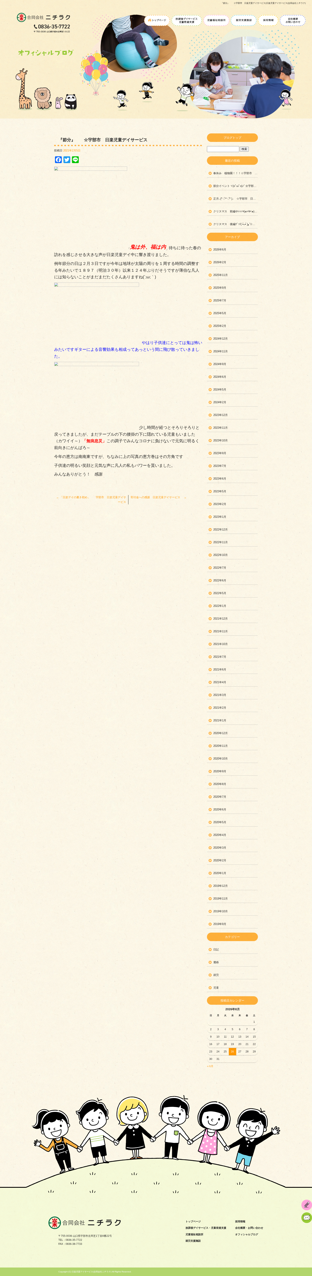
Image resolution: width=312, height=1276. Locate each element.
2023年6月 (219, 478)
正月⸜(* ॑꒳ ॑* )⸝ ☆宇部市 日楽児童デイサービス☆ (235, 198)
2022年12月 (220, 529)
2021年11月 (220, 631)
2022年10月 (220, 555)
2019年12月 (220, 885)
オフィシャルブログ (246, 1234)
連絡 (216, 962)
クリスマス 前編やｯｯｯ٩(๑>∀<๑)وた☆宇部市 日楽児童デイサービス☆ (235, 211)
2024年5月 (219, 389)
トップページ (157, 19)
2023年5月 (219, 491)
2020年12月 (220, 733)
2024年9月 (219, 364)
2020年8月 (219, 784)
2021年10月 (220, 644)
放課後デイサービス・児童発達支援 (187, 19)
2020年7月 (219, 796)
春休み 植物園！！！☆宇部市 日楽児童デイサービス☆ (235, 173)
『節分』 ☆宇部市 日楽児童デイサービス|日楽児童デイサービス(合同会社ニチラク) (263, 3)
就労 (216, 975)
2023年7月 (219, 465)
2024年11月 (220, 351)
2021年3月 (219, 695)
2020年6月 (219, 809)
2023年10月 (220, 440)
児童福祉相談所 (216, 19)
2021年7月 (219, 656)
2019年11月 (220, 898)
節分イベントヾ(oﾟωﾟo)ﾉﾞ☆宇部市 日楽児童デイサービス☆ (235, 185)
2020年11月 (220, 745)
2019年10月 (220, 911)
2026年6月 (219, 249)
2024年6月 (219, 376)
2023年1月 (219, 516)
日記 (216, 949)
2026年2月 (219, 262)
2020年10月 (220, 758)
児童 (216, 987)
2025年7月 (219, 300)
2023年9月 (219, 453)
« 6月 (210, 1066)
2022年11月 (220, 542)
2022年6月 (219, 580)
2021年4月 (219, 682)
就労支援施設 (243, 19)
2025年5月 (219, 313)
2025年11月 (220, 275)
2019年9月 (219, 924)
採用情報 (268, 19)
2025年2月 (219, 325)
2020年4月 (219, 835)
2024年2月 (219, 402)
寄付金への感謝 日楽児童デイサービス (159, 497)
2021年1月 (219, 720)
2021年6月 (219, 669)
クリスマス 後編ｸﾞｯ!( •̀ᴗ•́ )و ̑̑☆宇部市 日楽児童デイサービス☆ (235, 224)
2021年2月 (219, 707)
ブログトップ (232, 137)
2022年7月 (219, 567)
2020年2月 (219, 860)
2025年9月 (219, 287)
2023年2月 (219, 504)
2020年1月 (219, 873)
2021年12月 (220, 618)
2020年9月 (219, 771)
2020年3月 (219, 847)
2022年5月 (219, 593)
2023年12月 (220, 415)
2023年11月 (220, 427)
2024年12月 (220, 338)
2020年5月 (219, 822)
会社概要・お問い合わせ (292, 19)
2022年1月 (219, 605)
